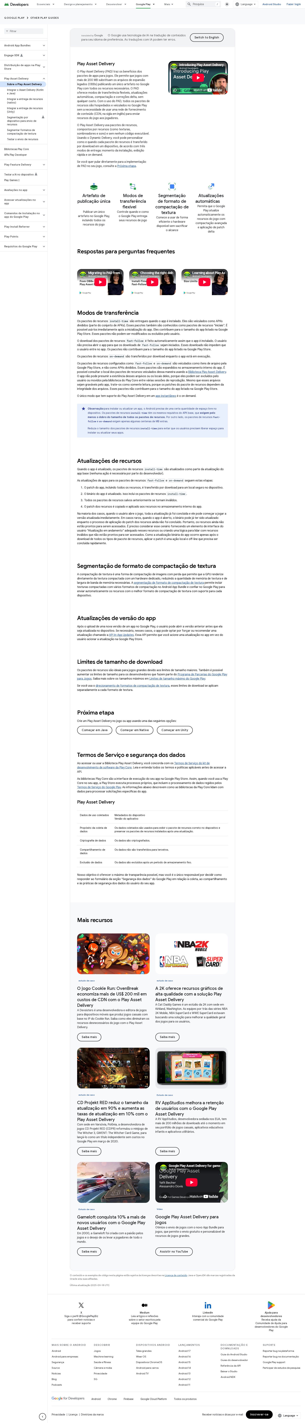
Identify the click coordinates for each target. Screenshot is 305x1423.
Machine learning (103, 1356)
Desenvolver (114, 4)
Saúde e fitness (102, 1362)
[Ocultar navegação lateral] (42, 1416)
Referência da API (231, 1365)
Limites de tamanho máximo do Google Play (177, 678)
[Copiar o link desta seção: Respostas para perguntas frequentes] (179, 252)
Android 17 (184, 1350)
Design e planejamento (78, 4)
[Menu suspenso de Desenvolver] (127, 4)
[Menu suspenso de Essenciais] (55, 4)
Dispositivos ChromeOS (149, 1362)
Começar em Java (95, 730)
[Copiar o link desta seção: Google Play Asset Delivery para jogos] (170, 1223)
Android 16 (184, 1356)
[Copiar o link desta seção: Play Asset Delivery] (118, 803)
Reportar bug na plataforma (278, 1350)
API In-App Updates (121, 635)
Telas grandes (143, 1350)
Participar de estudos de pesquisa (281, 1367)
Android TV (142, 1373)
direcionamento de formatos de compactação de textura (132, 686)
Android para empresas (65, 1356)
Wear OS (141, 1356)
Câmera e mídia (103, 1367)
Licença (73, 1414)
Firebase (128, 1399)
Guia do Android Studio (234, 1354)
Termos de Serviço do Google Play (99, 787)
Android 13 (184, 1373)
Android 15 (184, 1362)
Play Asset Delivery (96, 63)
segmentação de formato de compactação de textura (169, 583)
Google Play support (274, 1362)
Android (56, 1350)
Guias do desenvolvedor (234, 1360)
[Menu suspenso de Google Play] (155, 4)
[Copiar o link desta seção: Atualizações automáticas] (223, 202)
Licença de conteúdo (176, 1275)
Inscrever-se (259, 1414)
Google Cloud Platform (153, 1399)
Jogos (97, 1350)
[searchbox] (23, 31)
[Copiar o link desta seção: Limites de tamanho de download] (167, 662)
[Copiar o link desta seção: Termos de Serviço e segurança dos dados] (189, 755)
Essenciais (43, 4)
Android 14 (184, 1367)
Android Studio (271, 4)
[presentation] (152, 251)
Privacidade (100, 1373)
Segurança (58, 1362)
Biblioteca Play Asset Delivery (207, 372)
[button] (21, 45)
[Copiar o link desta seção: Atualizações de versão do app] (160, 618)
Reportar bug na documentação (281, 1356)
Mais (167, 4)
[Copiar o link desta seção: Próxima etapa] (120, 713)
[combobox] (203, 4)
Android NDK (228, 1377)
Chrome (112, 1399)
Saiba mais (89, 1037)
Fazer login (294, 4)
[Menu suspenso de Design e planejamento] (97, 4)
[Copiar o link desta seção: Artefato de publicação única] (93, 208)
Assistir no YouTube (174, 1251)
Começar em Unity (175, 730)
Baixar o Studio (229, 1371)
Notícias (56, 1373)
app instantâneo (166, 396)
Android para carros (147, 1367)
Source (56, 1367)
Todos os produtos (185, 1399)
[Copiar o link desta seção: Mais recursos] (117, 920)
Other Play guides (44, 17)
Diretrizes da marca (92, 1414)
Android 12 (184, 1379)
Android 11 (184, 1384)
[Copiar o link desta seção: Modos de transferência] (143, 313)
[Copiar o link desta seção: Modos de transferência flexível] (139, 208)
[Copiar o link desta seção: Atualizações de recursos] (146, 461)
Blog (54, 1379)
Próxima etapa (126, 166)
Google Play (143, 4)
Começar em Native (134, 730)
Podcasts (57, 1384)
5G (95, 1379)
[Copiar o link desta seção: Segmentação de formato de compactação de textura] (179, 213)
